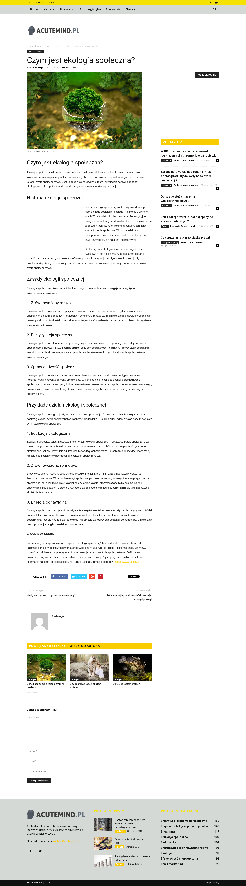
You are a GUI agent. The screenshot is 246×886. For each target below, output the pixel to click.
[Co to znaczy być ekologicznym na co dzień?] (46, 667)
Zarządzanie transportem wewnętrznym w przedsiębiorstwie (130, 824)
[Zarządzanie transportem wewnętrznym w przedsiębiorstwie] (103, 824)
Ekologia (40, 51)
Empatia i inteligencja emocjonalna (184, 826)
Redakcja (38, 67)
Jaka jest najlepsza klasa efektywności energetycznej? (129, 597)
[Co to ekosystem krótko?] (132, 667)
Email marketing (172, 864)
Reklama (40, 2)
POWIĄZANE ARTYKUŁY (47, 646)
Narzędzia (113, 9)
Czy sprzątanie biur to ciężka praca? (185, 237)
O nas (29, 2)
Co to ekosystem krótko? (126, 684)
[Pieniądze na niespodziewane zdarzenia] (103, 861)
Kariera (49, 9)
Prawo (165, 226)
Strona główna (34, 45)
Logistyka (93, 9)
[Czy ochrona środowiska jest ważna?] (89, 667)
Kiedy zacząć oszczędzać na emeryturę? (51, 595)
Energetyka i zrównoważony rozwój (185, 847)
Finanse (64, 9)
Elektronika (168, 842)
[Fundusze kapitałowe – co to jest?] (103, 843)
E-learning (168, 831)
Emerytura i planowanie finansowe (184, 820)
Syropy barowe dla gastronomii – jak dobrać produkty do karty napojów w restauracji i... (186, 176)
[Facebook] (210, 2)
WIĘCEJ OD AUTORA (85, 646)
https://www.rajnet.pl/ (127, 561)
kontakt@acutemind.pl (66, 841)
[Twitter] (216, 2)
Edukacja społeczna (174, 837)
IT (80, 9)
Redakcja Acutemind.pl (186, 160)
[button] (215, 9)
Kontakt (51, 2)
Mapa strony (212, 882)
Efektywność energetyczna (179, 858)
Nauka (130, 9)
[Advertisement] (153, 30)
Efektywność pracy (170, 242)
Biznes (34, 9)
